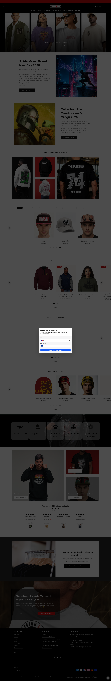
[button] (55, 340)
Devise (44, 343)
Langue (44, 337)
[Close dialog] (71, 329)
